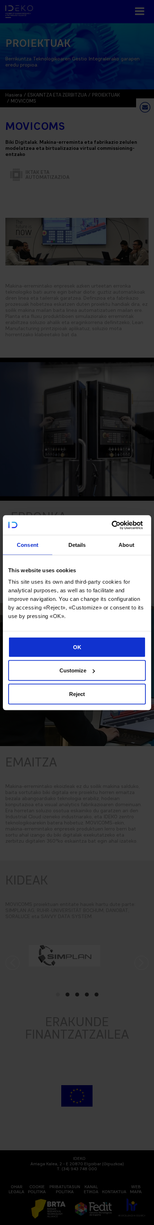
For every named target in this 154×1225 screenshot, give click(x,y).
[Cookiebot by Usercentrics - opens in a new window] (111, 525)
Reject (77, 694)
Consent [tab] (27, 545)
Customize (72, 670)
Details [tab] (77, 545)
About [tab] (126, 545)
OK (77, 647)
